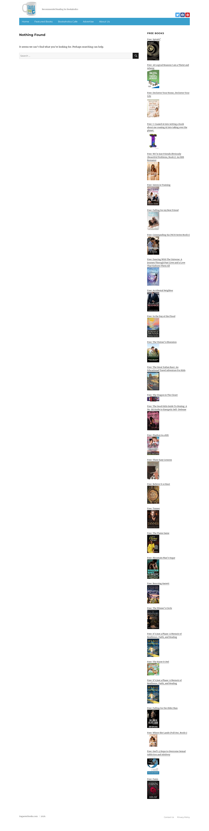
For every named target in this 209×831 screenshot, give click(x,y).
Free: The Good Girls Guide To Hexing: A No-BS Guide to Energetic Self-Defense (167, 408)
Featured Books (43, 21)
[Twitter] (177, 15)
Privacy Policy (183, 817)
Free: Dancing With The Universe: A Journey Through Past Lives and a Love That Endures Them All (166, 262)
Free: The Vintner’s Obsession (162, 342)
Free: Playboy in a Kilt (158, 435)
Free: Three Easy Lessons (159, 460)
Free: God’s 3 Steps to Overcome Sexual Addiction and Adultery (166, 753)
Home (25, 21)
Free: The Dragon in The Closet (162, 395)
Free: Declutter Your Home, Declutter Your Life (168, 94)
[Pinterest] (187, 15)
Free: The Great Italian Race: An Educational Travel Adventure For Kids (166, 369)
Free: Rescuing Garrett (158, 583)
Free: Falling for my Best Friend (163, 210)
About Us (104, 21)
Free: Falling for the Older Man (162, 708)
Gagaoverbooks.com (28, 816)
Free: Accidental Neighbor (160, 290)
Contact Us (169, 817)
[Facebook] (182, 15)
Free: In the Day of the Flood (161, 316)
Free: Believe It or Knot (158, 484)
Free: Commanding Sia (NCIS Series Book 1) (168, 235)
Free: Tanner (153, 508)
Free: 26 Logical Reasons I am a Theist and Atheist (168, 67)
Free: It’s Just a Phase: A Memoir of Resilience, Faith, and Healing (164, 635)
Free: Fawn (152, 779)
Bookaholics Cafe (67, 21)
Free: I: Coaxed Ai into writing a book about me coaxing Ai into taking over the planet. (167, 127)
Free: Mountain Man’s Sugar (161, 558)
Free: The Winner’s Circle (159, 608)
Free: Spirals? (154, 39)
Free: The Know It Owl (158, 661)
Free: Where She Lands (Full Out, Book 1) (167, 732)
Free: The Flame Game (158, 533)
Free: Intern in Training (158, 185)
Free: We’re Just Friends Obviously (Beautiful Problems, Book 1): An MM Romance (165, 157)
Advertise (88, 21)
